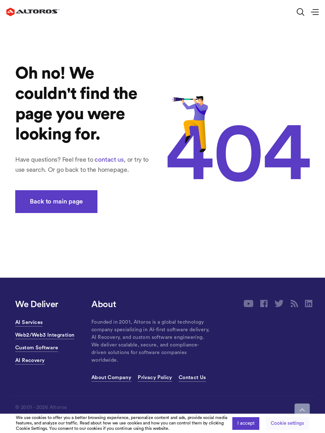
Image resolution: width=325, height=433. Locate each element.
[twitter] (279, 303)
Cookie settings (287, 423)
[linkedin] (308, 303)
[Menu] (312, 12)
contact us (109, 160)
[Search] (300, 12)
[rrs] (294, 303)
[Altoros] (33, 12)
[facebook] (264, 303)
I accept (245, 423)
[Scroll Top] (302, 410)
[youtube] (248, 303)
